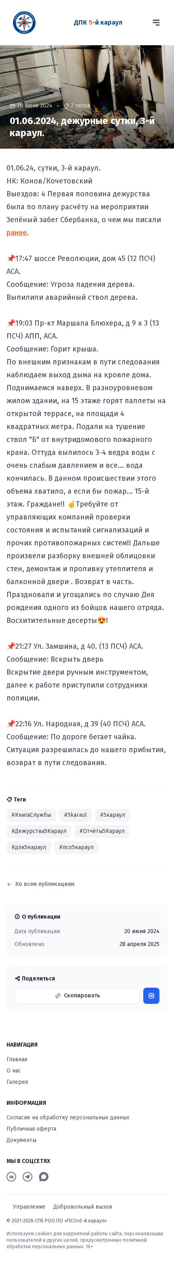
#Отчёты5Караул (102, 831)
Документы (21, 1140)
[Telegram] (27, 1177)
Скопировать (82, 995)
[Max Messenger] (44, 1177)
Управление (29, 1206)
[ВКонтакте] (11, 1177)
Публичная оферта (31, 1128)
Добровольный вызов (82, 1206)
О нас (13, 1070)
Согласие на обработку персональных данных (67, 1117)
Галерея (17, 1082)
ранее (16, 232)
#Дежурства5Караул (38, 831)
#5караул (112, 815)
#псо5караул (76, 847)
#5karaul (75, 815)
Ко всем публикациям (44, 884)
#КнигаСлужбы (31, 815)
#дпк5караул (28, 847)
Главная (16, 1059)
